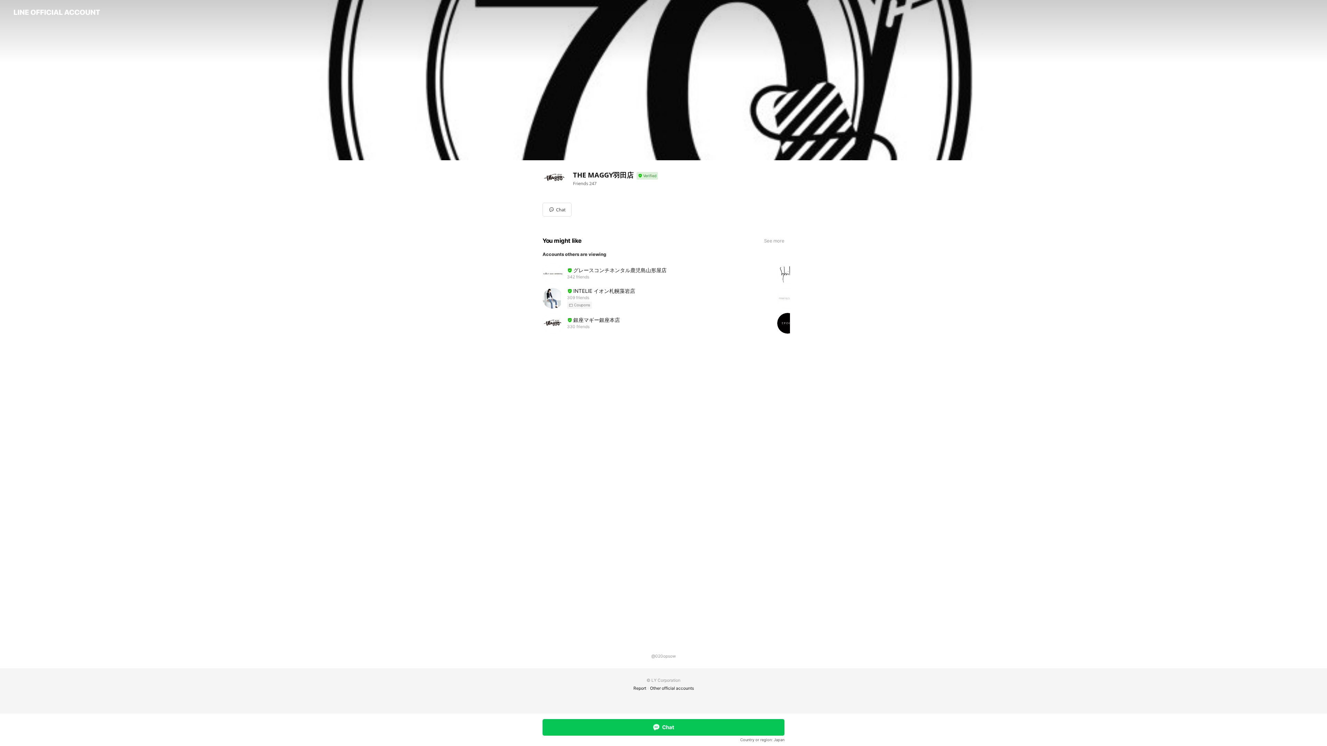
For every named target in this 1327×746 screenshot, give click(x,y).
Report (639, 688)
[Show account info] (647, 176)
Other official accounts (672, 688)
